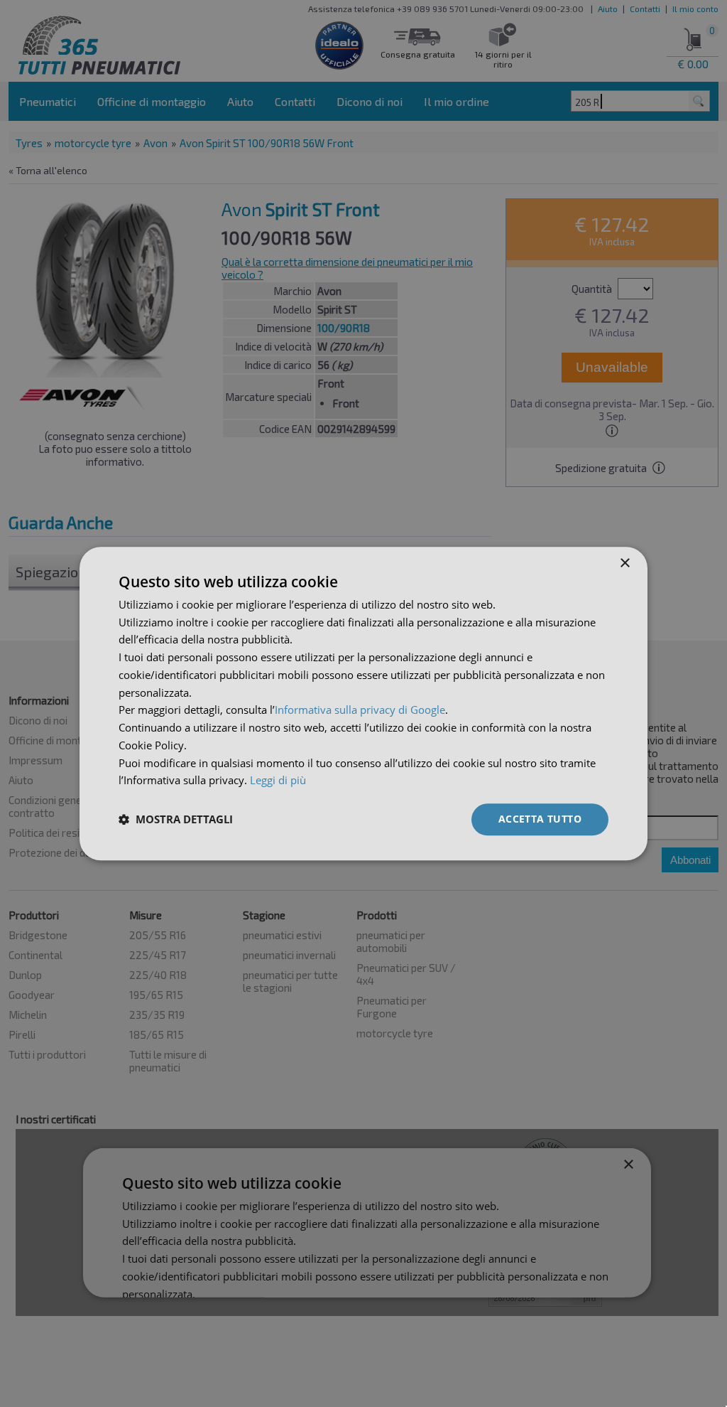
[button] (176, 820)
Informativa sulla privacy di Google (360, 710)
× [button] (624, 563)
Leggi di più (278, 781)
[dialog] (363, 703)
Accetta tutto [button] (539, 818)
